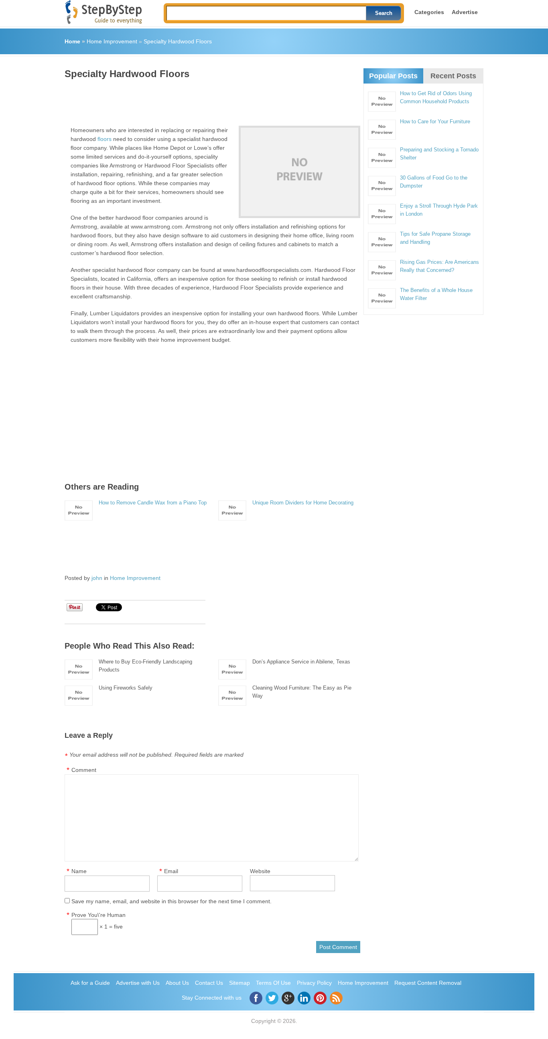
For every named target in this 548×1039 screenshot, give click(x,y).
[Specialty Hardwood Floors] (299, 172)
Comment (83, 770)
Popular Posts (393, 76)
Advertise (465, 12)
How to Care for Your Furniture (435, 121)
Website (260, 871)
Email (171, 871)
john (96, 578)
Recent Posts (453, 76)
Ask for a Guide (90, 983)
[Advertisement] (211, 100)
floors (104, 139)
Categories (429, 12)
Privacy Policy (314, 983)
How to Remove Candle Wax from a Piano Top (153, 503)
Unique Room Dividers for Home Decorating (302, 503)
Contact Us (209, 983)
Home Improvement (112, 41)
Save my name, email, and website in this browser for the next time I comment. (171, 901)
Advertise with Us (138, 983)
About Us (177, 983)
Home (72, 41)
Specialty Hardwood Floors (178, 41)
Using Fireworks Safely (125, 688)
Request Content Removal (427, 983)
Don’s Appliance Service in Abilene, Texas (301, 662)
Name (79, 871)
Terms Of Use (273, 983)
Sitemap (239, 983)
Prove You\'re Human (98, 915)
